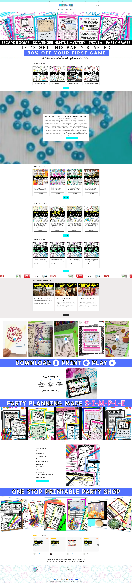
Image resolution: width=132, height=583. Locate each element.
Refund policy (68, 581)
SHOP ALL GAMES (60, 138)
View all (66, 87)
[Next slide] (67, 441)
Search (68, 567)
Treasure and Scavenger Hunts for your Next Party (87, 299)
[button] (33, 5)
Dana (87, 553)
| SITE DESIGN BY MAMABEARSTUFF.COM (59, 581)
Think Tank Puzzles (50, 581)
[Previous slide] (62, 441)
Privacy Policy (69, 571)
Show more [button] (70, 549)
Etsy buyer (38, 553)
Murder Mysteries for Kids (91, 83)
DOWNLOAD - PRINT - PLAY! (50, 390)
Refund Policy (69, 572)
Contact (51, 571)
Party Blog (51, 572)
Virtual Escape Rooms (73, 83)
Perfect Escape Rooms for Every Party (64, 299)
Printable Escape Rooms (39, 83)
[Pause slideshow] (69, 441)
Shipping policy (85, 581)
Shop (50, 569)
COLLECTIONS (72, 138)
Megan (70, 553)
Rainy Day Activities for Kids (42, 298)
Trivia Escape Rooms (55, 83)
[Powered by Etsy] (47, 538)
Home (51, 567)
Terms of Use (69, 569)
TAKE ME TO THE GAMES (42, 481)
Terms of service (79, 581)
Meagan (54, 553)
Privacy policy (73, 581)
